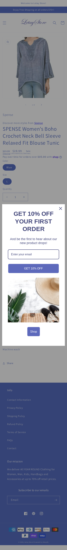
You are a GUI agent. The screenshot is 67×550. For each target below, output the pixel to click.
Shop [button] (33, 331)
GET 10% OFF (33, 268)
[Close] (60, 208)
